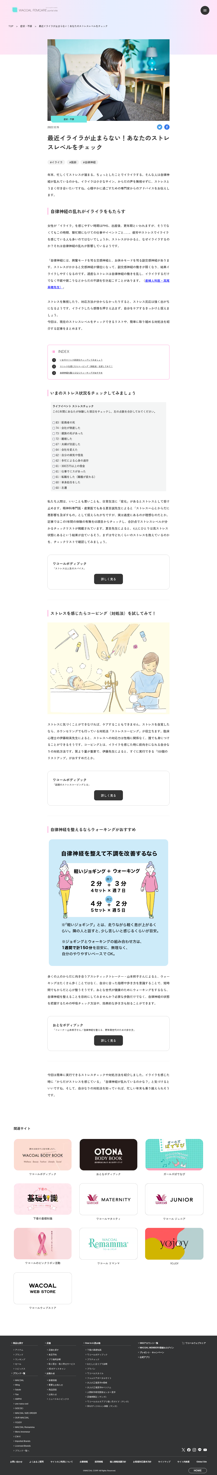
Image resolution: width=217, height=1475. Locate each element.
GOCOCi (19, 1408)
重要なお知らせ (56, 1385)
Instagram (194, 1450)
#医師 (72, 162)
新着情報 (53, 1380)
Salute (18, 1389)
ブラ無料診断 (55, 1359)
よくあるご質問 (36, 1462)
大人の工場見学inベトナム (99, 1387)
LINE (199, 1450)
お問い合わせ (16, 1462)
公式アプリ (145, 1357)
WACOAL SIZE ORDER (26, 1413)
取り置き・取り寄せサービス (62, 1364)
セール (18, 1364)
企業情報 (84, 1462)
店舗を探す (54, 1350)
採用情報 (99, 1462)
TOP (10, 26)
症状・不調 (26, 26)
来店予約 (53, 1354)
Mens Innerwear (22, 1432)
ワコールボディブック (97, 1354)
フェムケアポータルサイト (99, 1378)
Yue (17, 1394)
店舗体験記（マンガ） (97, 1397)
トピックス (20, 1369)
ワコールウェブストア (195, 1343)
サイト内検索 (183, 1462)
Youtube (205, 1450)
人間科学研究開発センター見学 (101, 1392)
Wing (17, 1385)
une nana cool (21, 1404)
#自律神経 (89, 162)
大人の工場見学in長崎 (97, 1383)
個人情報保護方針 (118, 1462)
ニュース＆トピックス (59, 1399)
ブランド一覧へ (22, 1451)
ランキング (20, 1359)
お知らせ (51, 1373)
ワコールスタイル (95, 1373)
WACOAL (19, 1380)
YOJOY (18, 1422)
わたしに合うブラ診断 (97, 1364)
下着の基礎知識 (94, 1350)
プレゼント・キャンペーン (152, 1352)
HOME (198, 1470)
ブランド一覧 (19, 1373)
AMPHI (18, 1399)
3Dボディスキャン (57, 1369)
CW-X (18, 1436)
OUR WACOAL (22, 1418)
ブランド (19, 1354)
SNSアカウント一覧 (149, 1343)
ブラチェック (93, 1359)
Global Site (201, 1462)
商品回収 (53, 1389)
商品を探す (18, 1343)
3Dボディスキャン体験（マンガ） (102, 1406)
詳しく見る (108, 579)
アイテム (19, 1350)
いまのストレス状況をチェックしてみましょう (81, 359)
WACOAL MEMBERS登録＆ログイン (157, 1348)
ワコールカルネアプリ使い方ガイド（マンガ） (108, 1401)
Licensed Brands (23, 1446)
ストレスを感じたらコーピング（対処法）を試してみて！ (86, 366)
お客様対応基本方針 (142, 1462)
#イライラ (56, 162)
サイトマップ (164, 1462)
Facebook (189, 1450)
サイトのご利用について (62, 1462)
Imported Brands (22, 1441)
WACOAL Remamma (25, 1427)
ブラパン (91, 1369)
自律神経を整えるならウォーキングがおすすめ (81, 372)
